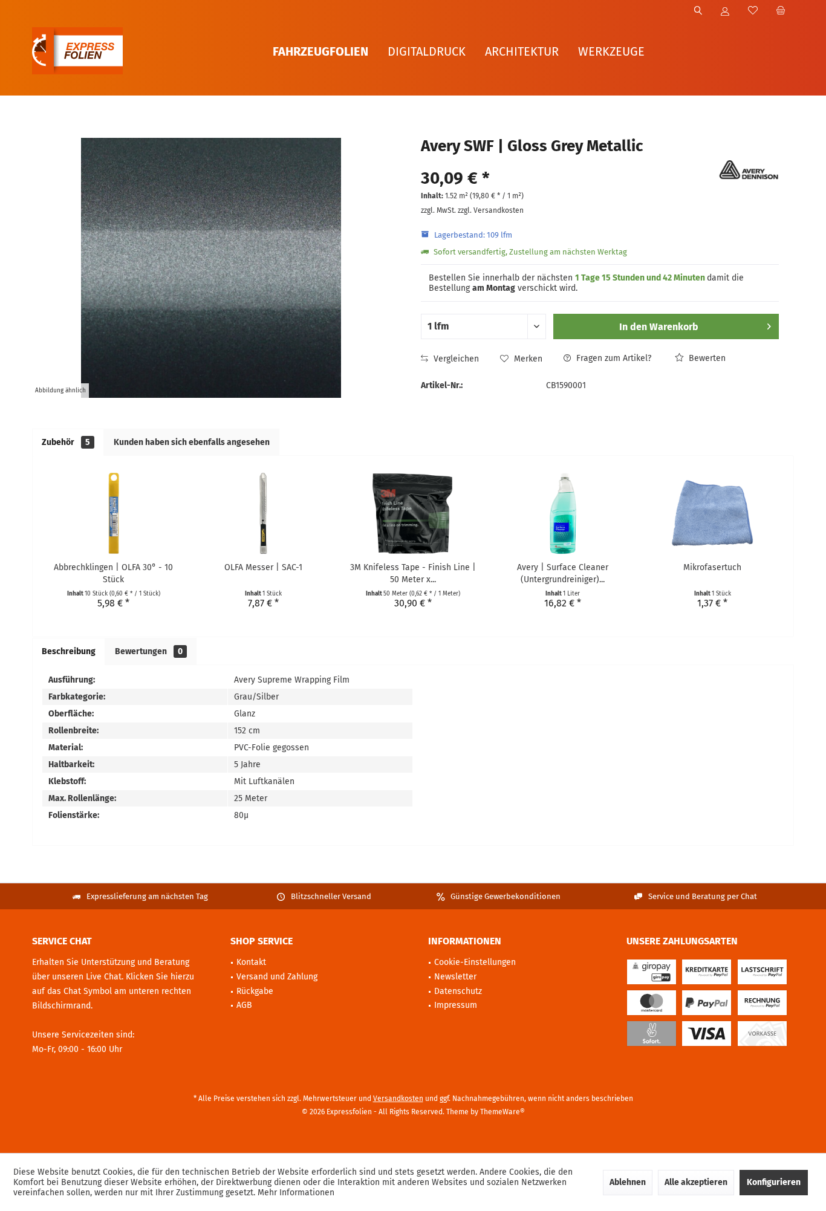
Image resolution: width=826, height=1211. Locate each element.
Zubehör (66, 442)
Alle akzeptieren (696, 1182)
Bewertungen (149, 651)
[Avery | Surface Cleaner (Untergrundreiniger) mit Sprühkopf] (563, 513)
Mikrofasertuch (712, 567)
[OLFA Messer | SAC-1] (264, 513)
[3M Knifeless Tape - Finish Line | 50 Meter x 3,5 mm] (413, 513)
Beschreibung (69, 651)
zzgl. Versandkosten (491, 210)
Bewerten (706, 358)
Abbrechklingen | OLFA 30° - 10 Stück (113, 573)
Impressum (455, 1005)
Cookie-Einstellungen (475, 962)
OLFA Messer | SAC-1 (263, 567)
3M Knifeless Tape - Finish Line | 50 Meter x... (413, 573)
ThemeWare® (502, 1112)
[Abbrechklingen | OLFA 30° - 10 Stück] (114, 513)
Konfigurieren (774, 1182)
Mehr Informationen (296, 1192)
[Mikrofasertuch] (712, 513)
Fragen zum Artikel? (612, 358)
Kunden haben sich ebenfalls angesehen (192, 442)
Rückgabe (254, 991)
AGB (244, 1005)
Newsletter (455, 977)
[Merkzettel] (753, 11)
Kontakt (251, 962)
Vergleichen (455, 359)
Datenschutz (458, 991)
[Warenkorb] (780, 11)
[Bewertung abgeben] (568, 162)
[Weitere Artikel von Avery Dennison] (748, 170)
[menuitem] (780, 11)
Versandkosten (398, 1098)
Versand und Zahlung (276, 977)
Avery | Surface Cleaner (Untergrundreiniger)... (562, 573)
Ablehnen (628, 1182)
